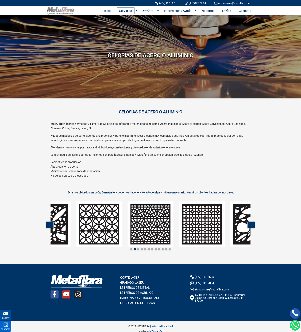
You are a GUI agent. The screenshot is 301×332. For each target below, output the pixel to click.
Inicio (107, 11)
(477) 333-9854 (197, 3)
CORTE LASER (130, 277)
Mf (147, 11)
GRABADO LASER (132, 282)
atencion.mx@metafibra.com (234, 3)
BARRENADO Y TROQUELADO (140, 298)
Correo (5, 318)
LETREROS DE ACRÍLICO (136, 292)
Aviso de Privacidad (162, 326)
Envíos (226, 11)
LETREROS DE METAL (135, 287)
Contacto (245, 11)
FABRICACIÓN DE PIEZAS (137, 303)
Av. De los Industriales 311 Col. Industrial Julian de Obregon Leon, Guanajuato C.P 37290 (220, 298)
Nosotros (208, 11)
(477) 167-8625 (167, 3)
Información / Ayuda (177, 11)
